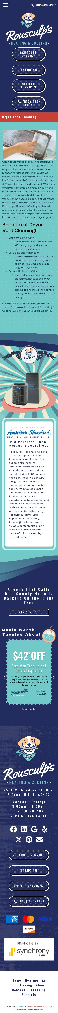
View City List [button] (28, 612)
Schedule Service (28, 54)
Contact (19, 990)
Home (16, 980)
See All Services (28, 85)
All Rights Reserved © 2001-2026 (40, 1006)
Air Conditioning (29, 982)
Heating (31, 980)
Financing (28, 69)
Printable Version (29, 708)
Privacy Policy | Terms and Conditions (29, 1009)
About (41, 985)
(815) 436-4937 (46, 5)
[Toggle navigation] (5, 5)
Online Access (21, 1006)
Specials (29, 994)
